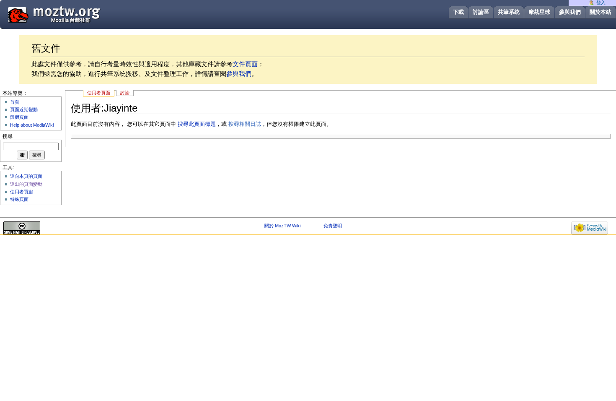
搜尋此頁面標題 (197, 124)
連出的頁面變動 (26, 184)
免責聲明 (333, 225)
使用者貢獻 (21, 191)
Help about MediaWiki (32, 125)
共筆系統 (509, 12)
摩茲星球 (539, 12)
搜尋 (8, 136)
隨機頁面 (19, 117)
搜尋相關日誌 (244, 124)
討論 (124, 92)
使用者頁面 (98, 92)
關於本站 (600, 12)
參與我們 (570, 12)
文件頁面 (245, 64)
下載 (458, 12)
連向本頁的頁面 (26, 176)
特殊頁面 (19, 199)
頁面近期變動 (24, 109)
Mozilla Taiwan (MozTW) (74, 14)
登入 (601, 2)
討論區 (481, 12)
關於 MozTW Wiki (282, 225)
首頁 (14, 101)
